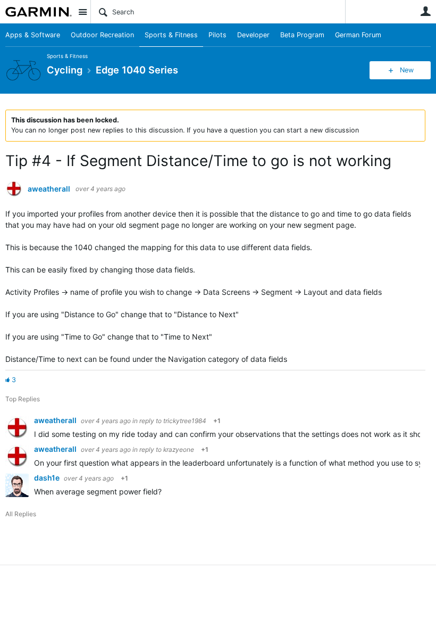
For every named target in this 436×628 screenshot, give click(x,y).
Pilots (217, 35)
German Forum (358, 35)
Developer (253, 35)
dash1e (47, 477)
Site (82, 12)
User (425, 11)
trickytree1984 (184, 421)
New (407, 70)
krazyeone (178, 449)
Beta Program (302, 35)
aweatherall (49, 189)
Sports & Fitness (171, 35)
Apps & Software (32, 35)
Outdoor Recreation (102, 35)
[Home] (38, 11)
